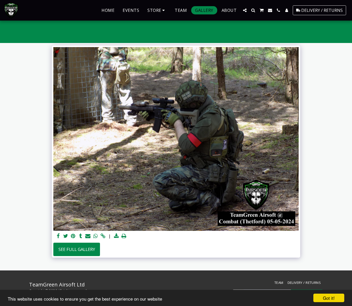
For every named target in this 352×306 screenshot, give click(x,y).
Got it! (329, 298)
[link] (103, 236)
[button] (245, 10)
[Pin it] (73, 236)
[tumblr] (80, 236)
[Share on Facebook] (58, 236)
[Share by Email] (88, 236)
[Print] (124, 236)
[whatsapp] (95, 236)
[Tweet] (66, 236)
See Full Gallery (76, 249)
